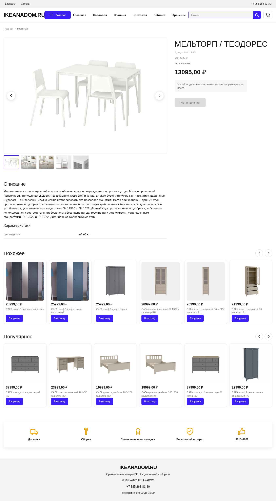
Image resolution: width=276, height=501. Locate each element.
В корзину (14, 318)
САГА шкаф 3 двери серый (111, 309)
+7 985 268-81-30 (261, 3)
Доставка (10, 3)
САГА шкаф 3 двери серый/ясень (25, 309)
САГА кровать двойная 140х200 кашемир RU (159, 394)
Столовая (100, 15)
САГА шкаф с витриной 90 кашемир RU (247, 311)
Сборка (25, 3)
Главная (8, 28)
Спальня (120, 15)
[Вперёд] (268, 253)
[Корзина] (267, 15)
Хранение (179, 15)
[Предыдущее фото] (11, 95)
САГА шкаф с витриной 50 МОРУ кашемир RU (205, 311)
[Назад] (259, 253)
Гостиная (79, 15)
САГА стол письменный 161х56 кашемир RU (69, 394)
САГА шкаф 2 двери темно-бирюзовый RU (247, 394)
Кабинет (159, 15)
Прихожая (140, 15)
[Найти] (257, 15)
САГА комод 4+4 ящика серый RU (23, 394)
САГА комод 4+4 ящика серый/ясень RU (204, 394)
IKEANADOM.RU (23, 15)
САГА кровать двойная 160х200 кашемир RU (114, 394)
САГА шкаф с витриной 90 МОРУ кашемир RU (160, 311)
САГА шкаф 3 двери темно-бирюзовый (66, 311)
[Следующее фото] (159, 95)
